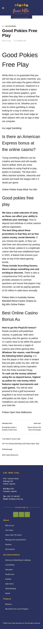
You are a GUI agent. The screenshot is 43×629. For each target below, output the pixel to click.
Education (9, 569)
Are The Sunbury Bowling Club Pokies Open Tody (20, 444)
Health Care (9, 574)
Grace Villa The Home (13, 535)
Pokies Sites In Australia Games (18, 297)
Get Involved (10, 549)
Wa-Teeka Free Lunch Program (16, 609)
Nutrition (8, 579)
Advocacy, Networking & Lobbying (18, 560)
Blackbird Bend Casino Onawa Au (19, 301)
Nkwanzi (8, 604)
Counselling (9, 565)
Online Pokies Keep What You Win (19, 189)
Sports (7, 593)
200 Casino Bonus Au (10, 455)
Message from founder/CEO (15, 540)
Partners (8, 544)
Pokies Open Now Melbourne (17, 412)
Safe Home (9, 584)
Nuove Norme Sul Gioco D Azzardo (34, 428)
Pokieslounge (7, 449)
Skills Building (10, 588)
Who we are (9, 525)
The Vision (9, 530)
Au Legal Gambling (11, 128)
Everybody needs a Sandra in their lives (9, 428)
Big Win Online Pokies (13, 304)
